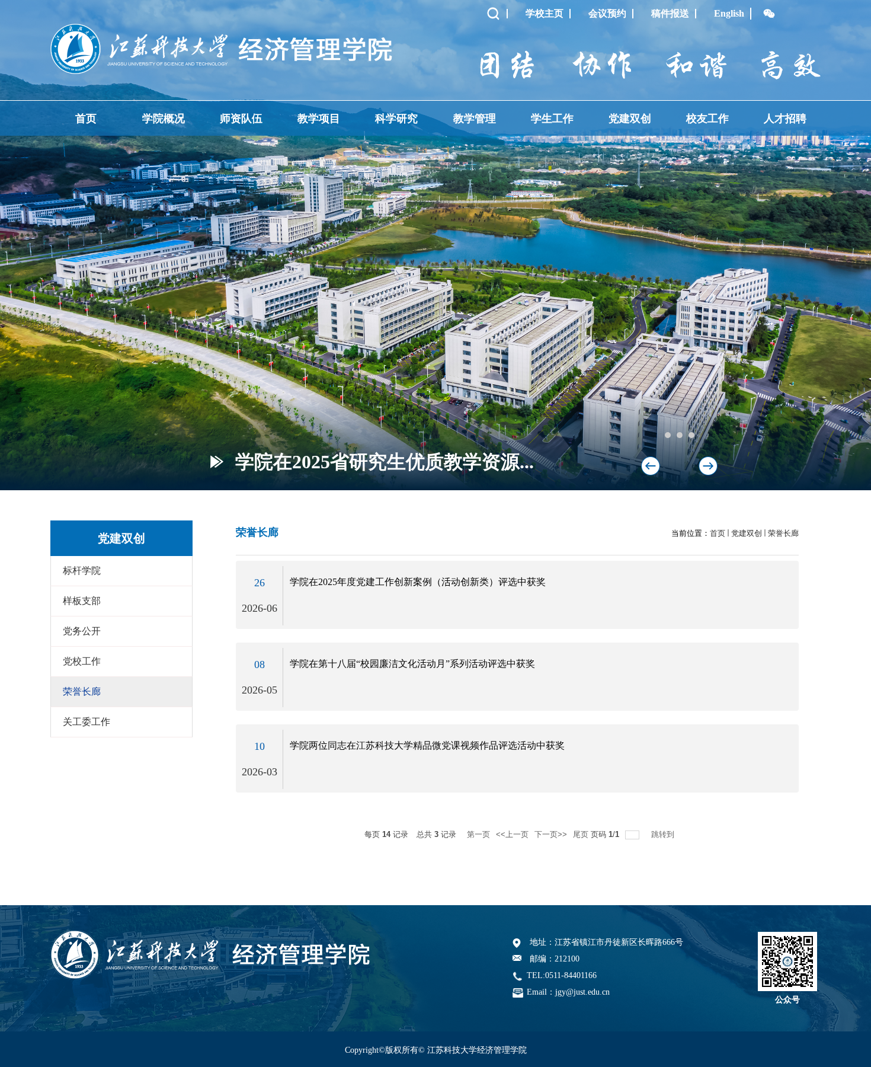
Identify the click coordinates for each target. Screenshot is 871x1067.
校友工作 (707, 118)
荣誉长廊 (783, 533)
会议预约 (607, 13)
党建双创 (630, 118)
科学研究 (396, 118)
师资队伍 (241, 118)
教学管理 (474, 118)
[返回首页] (221, 28)
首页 (86, 118)
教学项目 (318, 118)
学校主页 (544, 13)
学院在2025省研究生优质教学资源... (384, 461)
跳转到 (664, 834)
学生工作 (552, 118)
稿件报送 (670, 13)
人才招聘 (785, 118)
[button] (708, 466)
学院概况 (163, 118)
